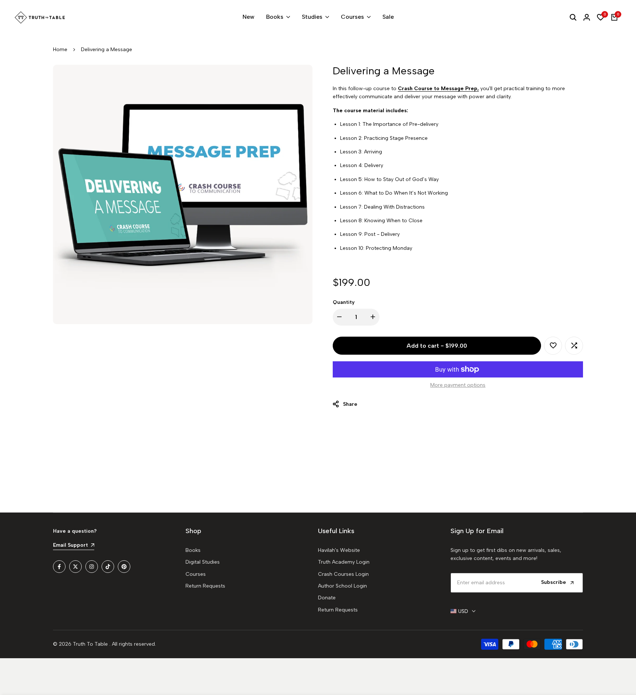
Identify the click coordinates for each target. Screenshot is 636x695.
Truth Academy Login (344, 562)
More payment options (457, 385)
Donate (327, 598)
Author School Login (342, 586)
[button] (553, 346)
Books (193, 550)
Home (60, 49)
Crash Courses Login (343, 574)
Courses (196, 574)
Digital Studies (203, 562)
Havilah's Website (339, 550)
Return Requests (205, 586)
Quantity (344, 302)
